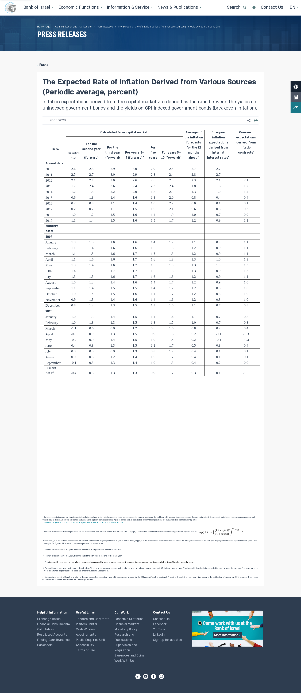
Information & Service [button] (129, 7)
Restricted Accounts (52, 635)
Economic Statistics (128, 619)
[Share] (249, 121)
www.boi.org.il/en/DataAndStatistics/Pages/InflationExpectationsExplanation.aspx (83, 522)
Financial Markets (126, 624)
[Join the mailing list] (296, 107)
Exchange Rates (48, 619)
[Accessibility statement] (296, 86)
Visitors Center (86, 624)
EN (293, 7)
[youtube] (145, 676)
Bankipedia (45, 645)
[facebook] (153, 676)
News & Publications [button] (178, 7)
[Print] (255, 120)
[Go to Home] (254, 8)
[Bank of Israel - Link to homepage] (10, 8)
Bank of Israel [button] (37, 7)
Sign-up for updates (167, 640)
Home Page (43, 26)
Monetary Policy (125, 629)
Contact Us (161, 619)
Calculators (45, 629)
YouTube (159, 629)
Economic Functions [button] (79, 7)
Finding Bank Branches (53, 640)
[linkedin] (138, 676)
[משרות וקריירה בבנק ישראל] (228, 629)
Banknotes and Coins (129, 656)
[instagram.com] (161, 676)
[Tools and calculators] (296, 97)
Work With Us (124, 661)
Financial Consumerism (53, 624)
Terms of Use (85, 650)
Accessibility (85, 645)
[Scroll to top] (291, 683)
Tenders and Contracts (92, 619)
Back (44, 65)
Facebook (160, 624)
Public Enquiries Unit (90, 640)
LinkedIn (159, 635)
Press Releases (105, 26)
